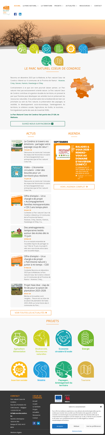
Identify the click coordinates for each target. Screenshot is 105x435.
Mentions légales (77, 431)
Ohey (41, 83)
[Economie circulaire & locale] (46, 49)
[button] (101, 407)
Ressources (85, 6)
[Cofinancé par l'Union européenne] (58, 401)
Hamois (25, 83)
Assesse (61, 80)
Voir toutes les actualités (29, 312)
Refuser (76, 426)
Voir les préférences (93, 426)
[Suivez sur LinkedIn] (38, 423)
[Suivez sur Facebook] (34, 423)
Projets (57, 6)
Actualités (70, 6)
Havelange (32, 83)
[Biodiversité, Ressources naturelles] (34, 49)
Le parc (35, 404)
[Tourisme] (59, 61)
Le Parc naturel (30, 6)
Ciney (12, 83)
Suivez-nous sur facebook (36, 123)
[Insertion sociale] (71, 49)
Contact (98, 6)
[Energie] (59, 49)
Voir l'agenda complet (72, 186)
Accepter (60, 426)
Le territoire (46, 6)
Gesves (18, 83)
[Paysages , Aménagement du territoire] (46, 61)
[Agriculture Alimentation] (22, 49)
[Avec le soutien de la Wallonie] (66, 401)
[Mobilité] (83, 49)
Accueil (17, 6)
